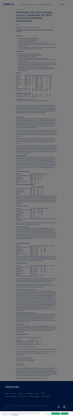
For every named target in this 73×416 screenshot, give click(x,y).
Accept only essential (55, 413)
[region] (36, 413)
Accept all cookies (64, 413)
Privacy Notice (15, 414)
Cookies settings (47, 413)
